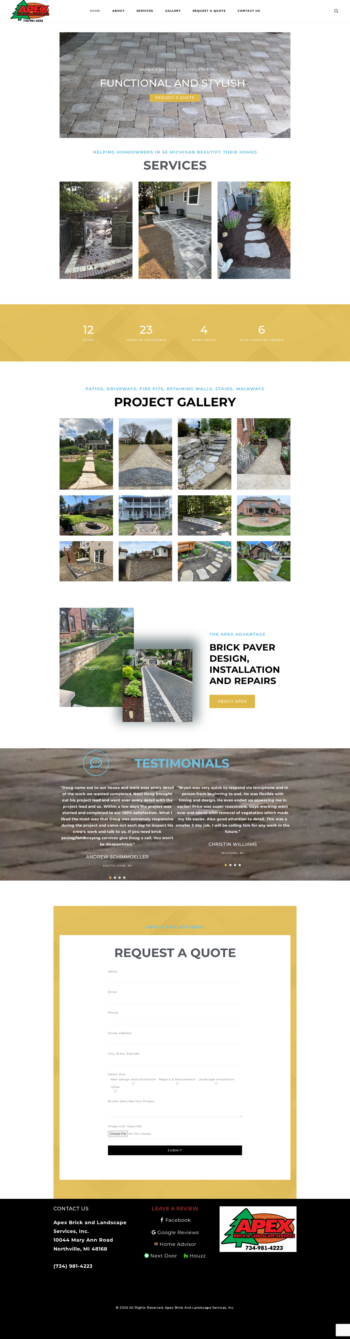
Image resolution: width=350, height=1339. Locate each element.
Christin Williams (232, 844)
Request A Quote (209, 11)
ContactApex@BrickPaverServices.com (84, 1256)
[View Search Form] (336, 11)
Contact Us (249, 11)
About (118, 11)
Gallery (173, 11)
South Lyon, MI (117, 865)
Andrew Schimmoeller (117, 857)
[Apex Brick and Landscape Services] (29, 11)
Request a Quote (174, 98)
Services (145, 11)
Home (95, 11)
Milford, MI (233, 853)
